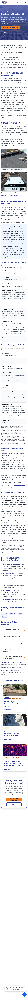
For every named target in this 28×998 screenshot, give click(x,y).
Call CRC (5, 32)
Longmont (19, 613)
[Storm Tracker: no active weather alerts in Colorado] (17, 2)
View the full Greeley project (9, 195)
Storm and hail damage (10, 590)
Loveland (4, 613)
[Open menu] (25, 2)
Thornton (4, 616)
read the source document (16, 443)
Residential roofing (8, 573)
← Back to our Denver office (9, 670)
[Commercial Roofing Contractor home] (4, 2)
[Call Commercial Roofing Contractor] (21, 2)
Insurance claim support (10, 583)
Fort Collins (12, 613)
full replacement (17, 599)
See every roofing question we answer (12, 662)
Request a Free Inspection (10, 27)
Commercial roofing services (11, 564)
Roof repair (6, 599)
